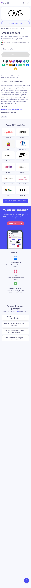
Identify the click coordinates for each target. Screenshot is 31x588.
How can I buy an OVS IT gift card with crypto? (14, 324)
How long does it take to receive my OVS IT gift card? (14, 331)
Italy (2, 28)
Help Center (15, 311)
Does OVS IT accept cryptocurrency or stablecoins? (14, 317)
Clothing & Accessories (12, 28)
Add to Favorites (16, 23)
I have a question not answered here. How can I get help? (14, 338)
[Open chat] (26, 580)
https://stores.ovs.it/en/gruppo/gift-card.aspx (11, 109)
